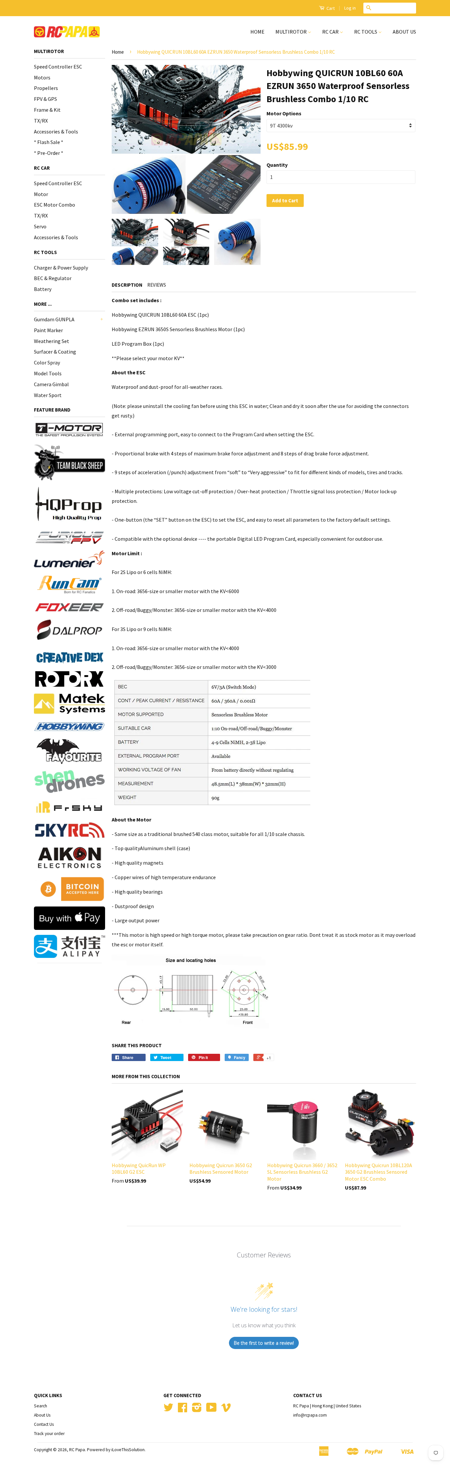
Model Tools (48, 373)
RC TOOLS (366, 31)
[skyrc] (69, 830)
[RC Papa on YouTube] (211, 1410)
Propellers (46, 88)
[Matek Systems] (69, 703)
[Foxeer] (69, 607)
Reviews (156, 285)
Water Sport (48, 395)
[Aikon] (69, 858)
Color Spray (47, 362)
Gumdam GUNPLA (54, 319)
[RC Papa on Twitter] (168, 1410)
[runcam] (69, 584)
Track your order (49, 1433)
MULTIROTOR (291, 31)
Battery (42, 289)
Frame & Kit (47, 109)
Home (118, 52)
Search (40, 1406)
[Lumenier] (69, 559)
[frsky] (69, 807)
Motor (41, 194)
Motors (42, 77)
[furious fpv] (69, 537)
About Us (42, 1415)
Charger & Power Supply (61, 267)
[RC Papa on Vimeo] (226, 1410)
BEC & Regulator (52, 278)
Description (127, 285)
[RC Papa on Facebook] (182, 1410)
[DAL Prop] (69, 631)
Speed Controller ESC (58, 66)
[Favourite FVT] (69, 751)
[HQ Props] (69, 504)
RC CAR (331, 31)
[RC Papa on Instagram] (197, 1410)
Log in (350, 8)
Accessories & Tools (56, 131)
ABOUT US (404, 31)
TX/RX (41, 120)
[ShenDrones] (69, 781)
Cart (330, 8)
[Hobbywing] (69, 726)
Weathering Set (51, 341)
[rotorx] (69, 679)
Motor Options (284, 113)
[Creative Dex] (69, 657)
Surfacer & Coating (55, 351)
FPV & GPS (45, 99)
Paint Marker (48, 330)
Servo (40, 226)
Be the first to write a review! (264, 1343)
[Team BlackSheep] (69, 462)
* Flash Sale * (48, 142)
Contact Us (44, 1424)
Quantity (277, 164)
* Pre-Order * (48, 153)
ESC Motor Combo (54, 204)
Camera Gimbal (51, 384)
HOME (257, 31)
